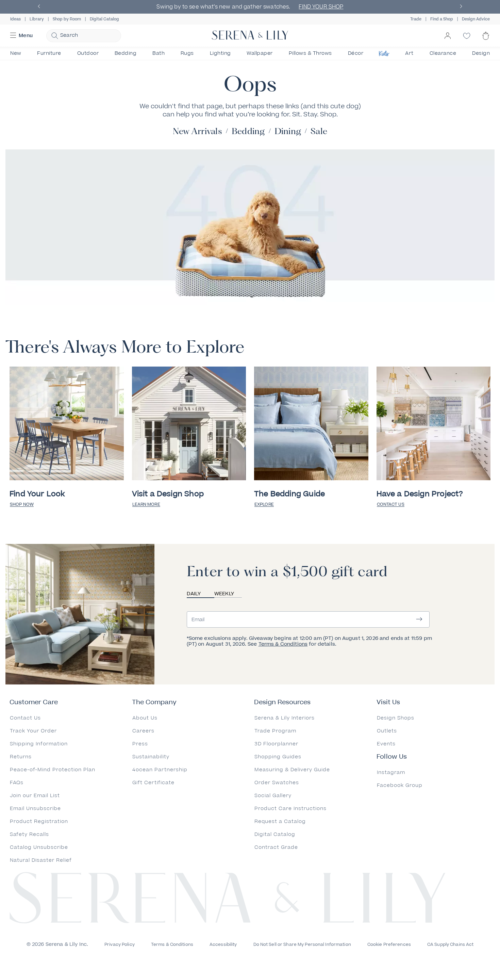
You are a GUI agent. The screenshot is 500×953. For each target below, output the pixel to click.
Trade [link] (415, 19)
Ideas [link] (15, 19)
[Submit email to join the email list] (419, 620)
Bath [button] (158, 53)
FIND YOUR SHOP (321, 7)
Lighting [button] (220, 53)
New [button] (15, 53)
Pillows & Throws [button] (310, 53)
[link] (67, 424)
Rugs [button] (187, 53)
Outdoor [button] (88, 53)
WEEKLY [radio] (224, 593)
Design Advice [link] (476, 19)
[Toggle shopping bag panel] (486, 41)
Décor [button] (356, 53)
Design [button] (481, 53)
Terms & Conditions (283, 644)
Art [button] (409, 53)
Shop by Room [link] (67, 19)
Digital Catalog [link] (104, 19)
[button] (39, 7)
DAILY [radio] (194, 593)
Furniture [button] (49, 53)
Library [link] (37, 19)
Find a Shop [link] (441, 19)
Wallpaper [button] (260, 53)
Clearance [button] (443, 53)
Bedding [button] (126, 53)
